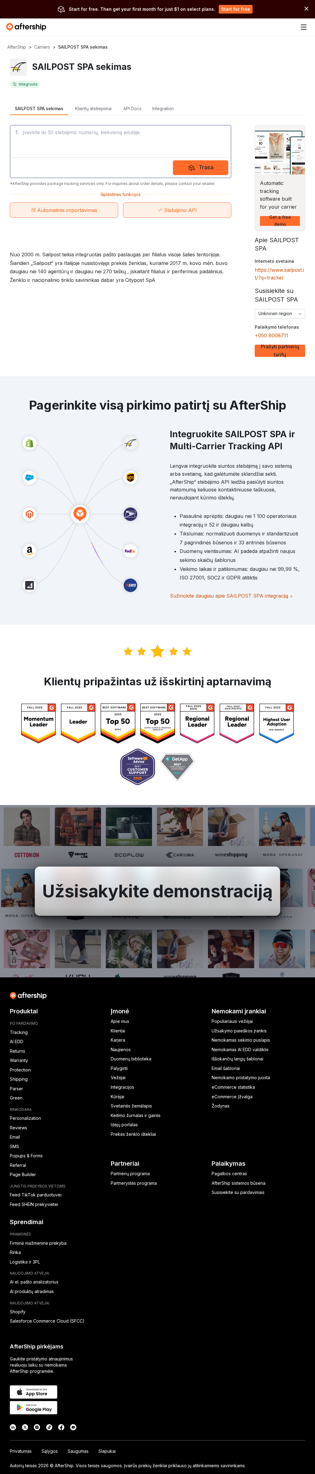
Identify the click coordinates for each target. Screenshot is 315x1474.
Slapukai (107, 1451)
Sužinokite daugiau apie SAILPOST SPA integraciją (231, 596)
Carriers (42, 47)
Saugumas (78, 1451)
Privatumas (21, 1451)
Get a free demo (280, 221)
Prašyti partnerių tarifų (280, 351)
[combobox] (280, 314)
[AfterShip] (27, 27)
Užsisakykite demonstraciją (157, 891)
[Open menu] (303, 27)
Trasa (206, 167)
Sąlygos (50, 1451)
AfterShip (16, 47)
